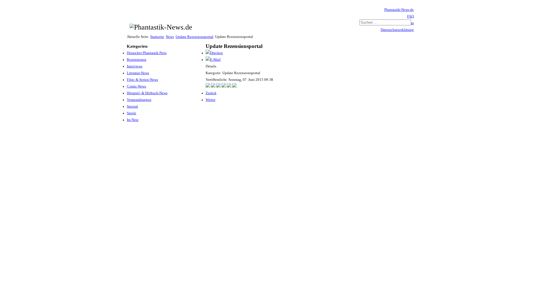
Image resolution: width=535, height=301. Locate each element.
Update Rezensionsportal (194, 37)
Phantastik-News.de (399, 10)
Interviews (134, 66)
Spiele (131, 113)
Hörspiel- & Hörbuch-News (147, 93)
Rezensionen (136, 60)
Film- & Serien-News (142, 80)
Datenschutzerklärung (397, 30)
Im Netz (132, 120)
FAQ (410, 16)
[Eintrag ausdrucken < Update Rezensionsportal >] (214, 53)
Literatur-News (138, 73)
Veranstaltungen (139, 100)
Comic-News (136, 86)
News (170, 37)
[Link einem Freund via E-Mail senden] (213, 60)
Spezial (132, 106)
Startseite (157, 37)
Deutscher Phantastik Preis (147, 53)
